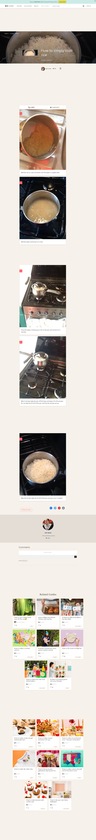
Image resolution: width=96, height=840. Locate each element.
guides (12, 33)
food (32, 626)
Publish (75, 557)
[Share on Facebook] (51, 508)
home (67, 688)
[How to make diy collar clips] (24, 758)
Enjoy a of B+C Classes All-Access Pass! (43, 2)
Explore (6, 33)
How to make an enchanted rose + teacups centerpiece (71, 739)
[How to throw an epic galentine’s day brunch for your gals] (48, 758)
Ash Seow (48, 533)
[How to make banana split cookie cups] (36, 789)
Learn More (62, 1)
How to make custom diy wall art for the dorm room (72, 770)
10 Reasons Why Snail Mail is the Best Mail (71, 618)
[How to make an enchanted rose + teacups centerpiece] (72, 727)
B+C (43, 622)
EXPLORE (19, 6)
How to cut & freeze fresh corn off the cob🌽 (22, 618)
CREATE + (36, 6)
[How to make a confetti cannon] (24, 638)
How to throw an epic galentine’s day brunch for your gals (47, 770)
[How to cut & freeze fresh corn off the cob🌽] (24, 607)
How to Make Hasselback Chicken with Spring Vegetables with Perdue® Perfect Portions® (46, 620)
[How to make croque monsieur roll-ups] (48, 727)
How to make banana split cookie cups (35, 801)
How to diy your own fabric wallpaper (59, 801)
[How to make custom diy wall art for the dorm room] (72, 758)
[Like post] (60, 69)
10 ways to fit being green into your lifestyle (58, 680)
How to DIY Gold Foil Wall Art (72, 648)
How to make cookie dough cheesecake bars (23, 739)
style (32, 777)
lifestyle (55, 657)
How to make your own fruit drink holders (35, 680)
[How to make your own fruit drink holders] (36, 669)
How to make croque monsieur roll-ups (45, 739)
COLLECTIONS (28, 6)
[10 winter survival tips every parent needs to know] (48, 638)
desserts (31, 746)
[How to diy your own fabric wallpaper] (60, 789)
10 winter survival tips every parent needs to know (47, 649)
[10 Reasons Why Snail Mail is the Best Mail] (72, 607)
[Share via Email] (63, 508)
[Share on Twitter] (55, 508)
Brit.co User (48, 68)
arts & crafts (78, 626)
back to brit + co (46, 6)
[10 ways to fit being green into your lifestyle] (60, 669)
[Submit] (83, 6)
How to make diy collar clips (23, 769)
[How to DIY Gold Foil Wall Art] (72, 638)
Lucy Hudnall (21, 622)
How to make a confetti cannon (22, 649)
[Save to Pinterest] (59, 508)
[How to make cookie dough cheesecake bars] (24, 727)
